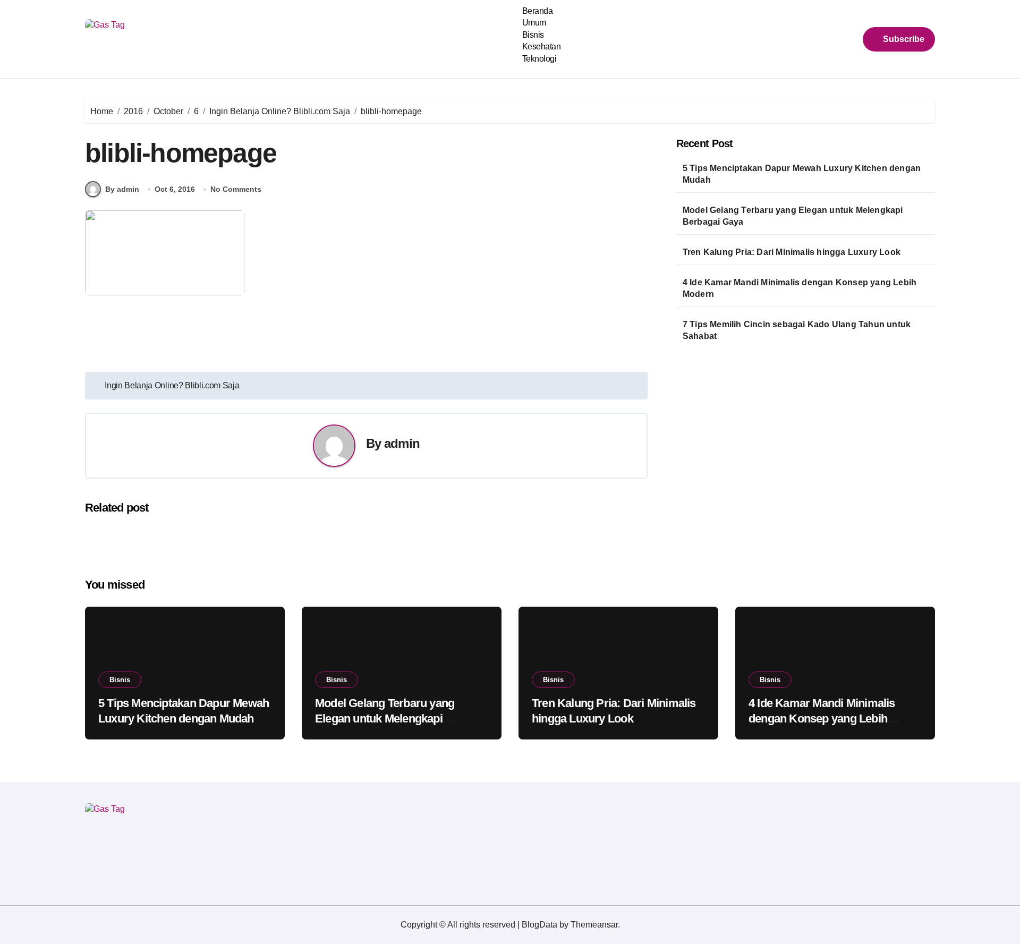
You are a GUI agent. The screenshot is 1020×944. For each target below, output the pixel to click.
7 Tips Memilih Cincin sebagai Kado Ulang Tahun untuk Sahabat (797, 330)
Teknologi (539, 58)
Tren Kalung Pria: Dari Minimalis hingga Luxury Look (791, 252)
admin (402, 443)
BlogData (539, 924)
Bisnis (533, 34)
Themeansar (594, 924)
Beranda (537, 10)
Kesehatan (541, 46)
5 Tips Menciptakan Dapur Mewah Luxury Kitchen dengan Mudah (802, 174)
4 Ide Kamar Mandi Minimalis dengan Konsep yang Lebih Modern (799, 288)
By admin (122, 189)
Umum (534, 22)
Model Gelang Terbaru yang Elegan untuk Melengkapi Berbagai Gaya (793, 216)
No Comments (235, 189)
